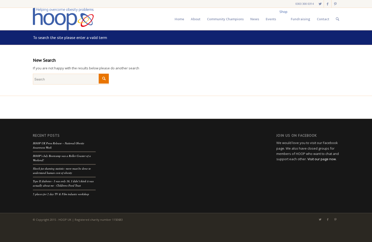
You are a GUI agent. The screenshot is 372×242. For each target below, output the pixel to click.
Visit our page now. (322, 159)
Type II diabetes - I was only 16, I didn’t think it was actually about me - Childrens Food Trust (63, 183)
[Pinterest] (335, 4)
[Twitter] (320, 4)
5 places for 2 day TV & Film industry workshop (61, 194)
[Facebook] (327, 4)
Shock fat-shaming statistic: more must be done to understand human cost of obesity (62, 171)
